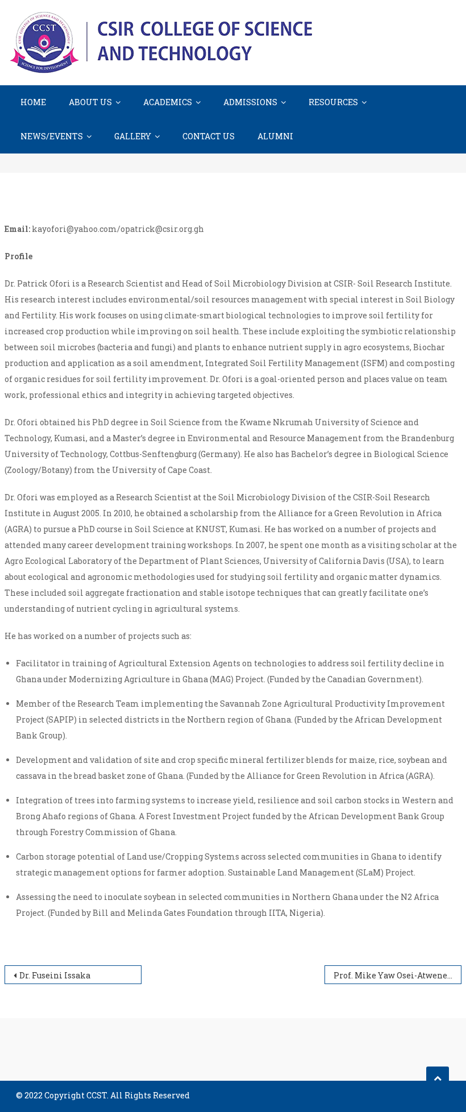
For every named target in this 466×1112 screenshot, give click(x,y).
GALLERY (132, 136)
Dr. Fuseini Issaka (54, 975)
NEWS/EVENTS (51, 136)
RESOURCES (333, 102)
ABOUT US (90, 102)
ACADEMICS (167, 102)
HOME (33, 102)
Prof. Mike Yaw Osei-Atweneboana (397, 975)
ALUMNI (275, 136)
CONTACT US (208, 136)
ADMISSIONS (250, 102)
